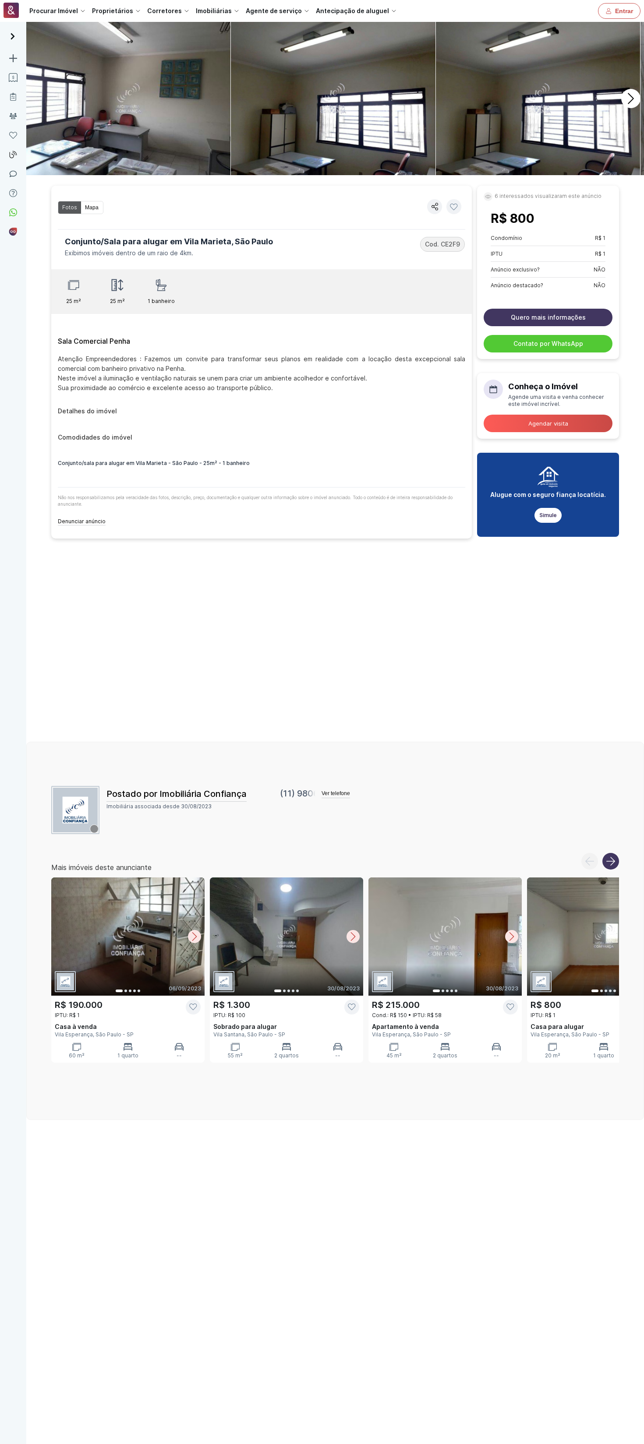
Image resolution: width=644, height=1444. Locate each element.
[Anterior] (589, 861)
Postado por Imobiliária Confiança (176, 794)
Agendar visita (548, 423)
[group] (80, 207)
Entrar (624, 10)
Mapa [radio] (92, 207)
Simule (548, 515)
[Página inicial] (11, 11)
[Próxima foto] (194, 936)
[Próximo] (630, 98)
